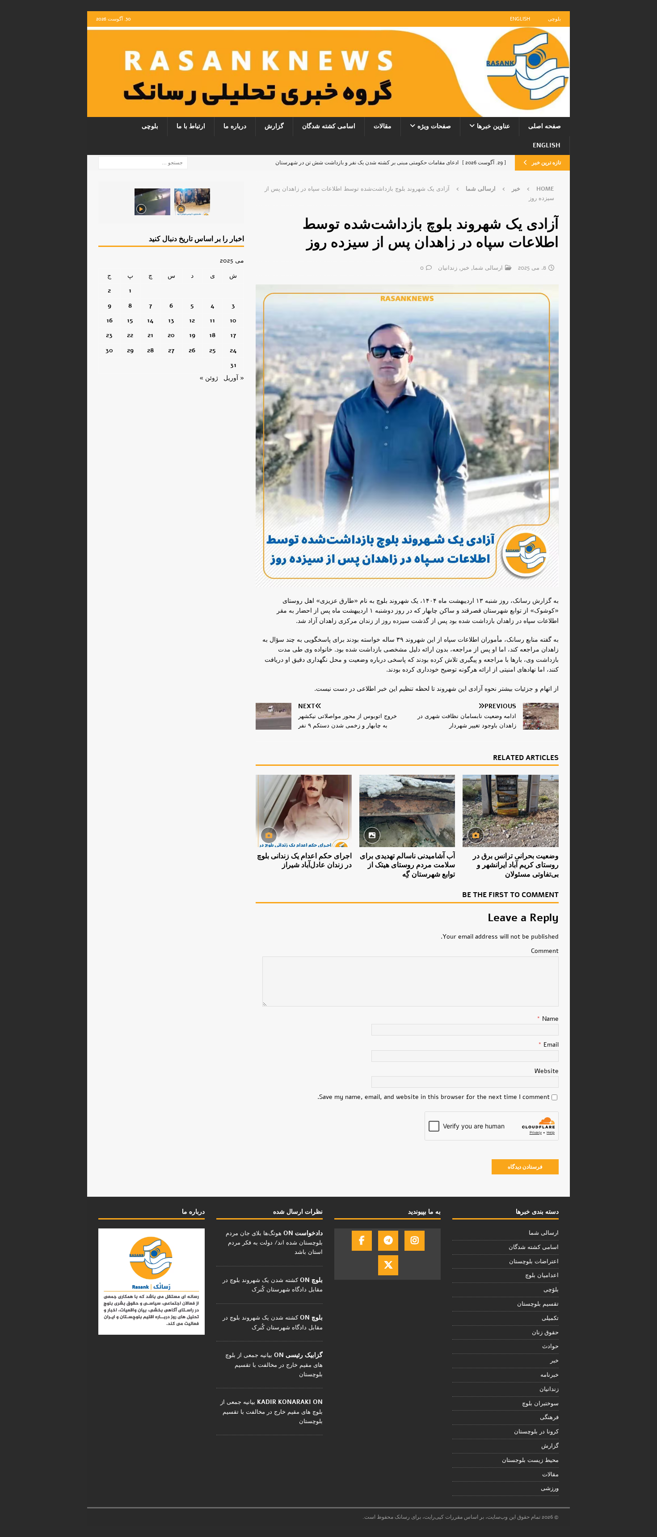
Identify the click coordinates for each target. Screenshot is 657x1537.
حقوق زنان (545, 1332)
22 (130, 335)
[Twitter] (388, 1265)
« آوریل (233, 378)
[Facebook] (362, 1241)
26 (192, 350)
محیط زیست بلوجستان (530, 1460)
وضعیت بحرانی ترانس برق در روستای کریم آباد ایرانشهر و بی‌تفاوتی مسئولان (516, 865)
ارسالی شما (488, 268)
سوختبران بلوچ (540, 1403)
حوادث (550, 1346)
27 (171, 350)
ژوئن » (208, 378)
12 (192, 320)
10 (233, 320)
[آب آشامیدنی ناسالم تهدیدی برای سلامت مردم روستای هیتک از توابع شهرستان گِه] (407, 811)
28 (150, 350)
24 (233, 350)
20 (171, 335)
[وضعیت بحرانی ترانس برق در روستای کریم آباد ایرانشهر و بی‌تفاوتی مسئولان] (511, 811)
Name (549, 1019)
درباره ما (234, 126)
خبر (516, 189)
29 (130, 350)
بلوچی (554, 19)
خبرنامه (549, 1375)
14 (150, 320)
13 (171, 320)
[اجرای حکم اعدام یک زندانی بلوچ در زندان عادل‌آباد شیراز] (304, 811)
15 (130, 320)
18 (212, 335)
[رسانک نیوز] (328, 112)
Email (550, 1044)
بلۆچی (551, 1290)
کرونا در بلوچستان (536, 1432)
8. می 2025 (532, 268)
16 (109, 320)
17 (233, 335)
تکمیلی (550, 1318)
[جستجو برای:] (143, 162)
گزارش (274, 126)
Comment (545, 951)
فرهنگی (549, 1417)
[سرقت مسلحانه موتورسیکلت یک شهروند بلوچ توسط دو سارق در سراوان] (152, 201)
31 (233, 365)
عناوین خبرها (493, 126)
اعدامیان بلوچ (542, 1275)
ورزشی (550, 1488)
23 (109, 335)
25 (212, 350)
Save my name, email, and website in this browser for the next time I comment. (433, 1097)
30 (109, 350)
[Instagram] (414, 1241)
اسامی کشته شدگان (328, 126)
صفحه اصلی (544, 126)
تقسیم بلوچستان (538, 1304)
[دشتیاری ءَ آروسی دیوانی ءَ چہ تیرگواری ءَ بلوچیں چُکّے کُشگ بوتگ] (192, 201)
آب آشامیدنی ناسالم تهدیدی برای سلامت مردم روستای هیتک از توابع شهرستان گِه (407, 865)
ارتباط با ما (191, 126)
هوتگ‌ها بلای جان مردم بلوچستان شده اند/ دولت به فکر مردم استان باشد (274, 1242)
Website (547, 1071)
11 (212, 320)
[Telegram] (388, 1241)
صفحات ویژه (434, 126)
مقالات (383, 126)
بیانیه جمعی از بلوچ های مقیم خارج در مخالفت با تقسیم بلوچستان (274, 1364)
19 (192, 335)
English (520, 19)
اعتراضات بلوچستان (534, 1261)
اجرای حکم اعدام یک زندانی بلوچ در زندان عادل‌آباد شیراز (304, 860)
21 (150, 335)
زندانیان (447, 268)
